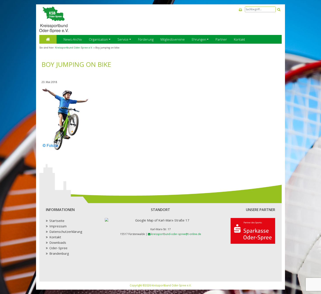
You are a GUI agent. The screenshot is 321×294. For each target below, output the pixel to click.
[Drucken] (240, 9)
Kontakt (239, 39)
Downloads (57, 242)
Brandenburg (59, 253)
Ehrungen (199, 39)
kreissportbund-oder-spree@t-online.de (175, 234)
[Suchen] (279, 9)
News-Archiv (73, 39)
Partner (221, 39)
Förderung (146, 39)
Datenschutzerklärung (65, 231)
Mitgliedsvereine (172, 39)
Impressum (58, 226)
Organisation (98, 39)
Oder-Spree (58, 248)
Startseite (56, 220)
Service (122, 39)
